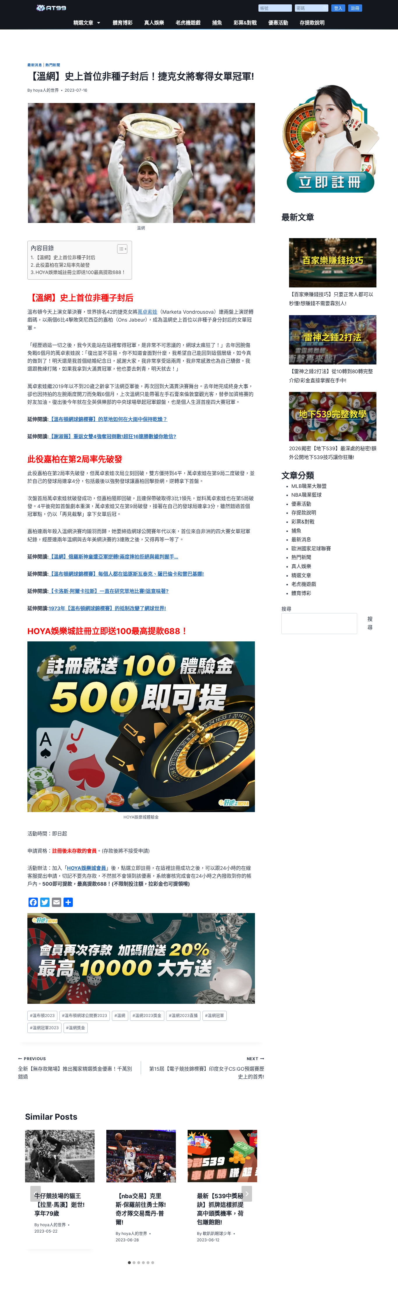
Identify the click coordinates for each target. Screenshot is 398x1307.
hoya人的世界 (46, 90)
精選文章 (83, 23)
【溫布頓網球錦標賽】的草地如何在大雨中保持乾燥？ (108, 419)
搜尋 (286, 609)
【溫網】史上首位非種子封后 (65, 257)
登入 (338, 8)
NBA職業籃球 (306, 495)
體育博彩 (123, 23)
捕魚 (217, 23)
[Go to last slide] (35, 1194)
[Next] (247, 1194)
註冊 (355, 8)
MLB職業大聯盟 (309, 486)
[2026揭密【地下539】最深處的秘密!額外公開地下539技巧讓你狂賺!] (332, 416)
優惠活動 (278, 23)
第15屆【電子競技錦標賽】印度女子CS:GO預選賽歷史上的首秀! (206, 1068)
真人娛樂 (154, 23)
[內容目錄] (122, 249)
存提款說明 (312, 23)
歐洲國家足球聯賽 (311, 549)
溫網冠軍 (214, 1015)
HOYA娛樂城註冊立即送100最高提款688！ (81, 272)
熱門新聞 (52, 65)
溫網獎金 (75, 1027)
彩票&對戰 (245, 23)
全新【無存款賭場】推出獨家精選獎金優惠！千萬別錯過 (75, 1068)
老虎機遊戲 (188, 23)
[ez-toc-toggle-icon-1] (119, 249)
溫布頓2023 (42, 1015)
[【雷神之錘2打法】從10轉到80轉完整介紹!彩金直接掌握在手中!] (332, 339)
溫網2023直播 (183, 1015)
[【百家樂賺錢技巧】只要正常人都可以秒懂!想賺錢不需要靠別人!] (332, 262)
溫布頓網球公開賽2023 (84, 1015)
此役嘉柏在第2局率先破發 (63, 265)
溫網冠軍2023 (44, 1027)
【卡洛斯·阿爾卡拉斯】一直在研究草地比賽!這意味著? (109, 591)
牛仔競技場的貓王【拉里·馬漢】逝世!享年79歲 (59, 1205)
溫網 (120, 1015)
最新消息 (34, 65)
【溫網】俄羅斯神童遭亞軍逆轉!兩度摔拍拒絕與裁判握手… (113, 557)
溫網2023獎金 (147, 1015)
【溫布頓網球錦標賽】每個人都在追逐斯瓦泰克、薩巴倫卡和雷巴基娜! (126, 574)
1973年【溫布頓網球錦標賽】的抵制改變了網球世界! (107, 608)
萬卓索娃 (147, 312)
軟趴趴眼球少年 (217, 1233)
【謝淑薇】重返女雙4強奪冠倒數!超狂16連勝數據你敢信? (112, 436)
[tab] (129, 1262)
